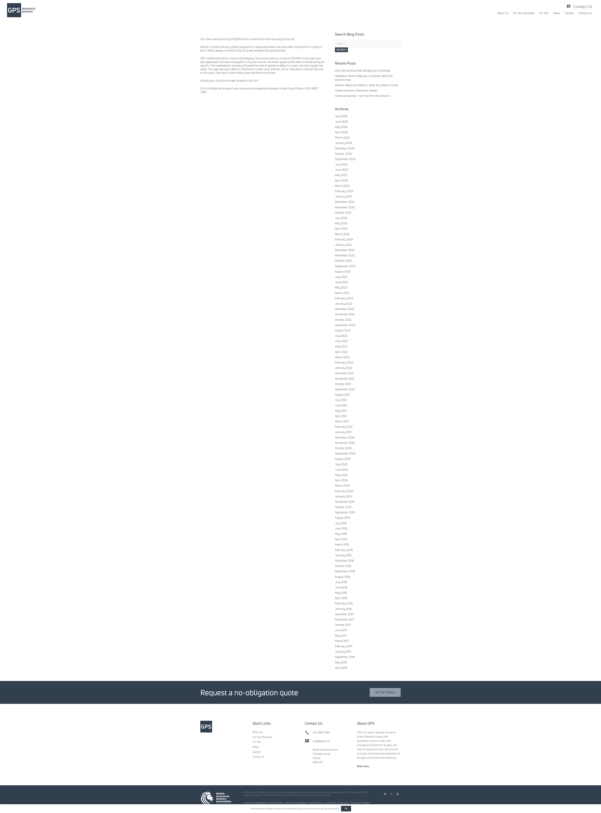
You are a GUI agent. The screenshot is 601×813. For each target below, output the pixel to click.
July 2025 (341, 164)
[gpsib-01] (21, 10)
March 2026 (342, 137)
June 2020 (341, 469)
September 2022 (345, 325)
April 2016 (341, 668)
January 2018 (343, 609)
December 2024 (344, 202)
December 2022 (344, 309)
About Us (258, 732)
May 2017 (341, 635)
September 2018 (345, 571)
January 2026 (343, 143)
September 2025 (345, 159)
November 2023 (345, 255)
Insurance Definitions (255, 803)
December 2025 (344, 148)
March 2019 (342, 544)
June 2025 (341, 169)
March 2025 (342, 186)
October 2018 (343, 566)
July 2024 (341, 218)
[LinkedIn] (397, 794)
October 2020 (343, 448)
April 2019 (341, 539)
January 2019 (343, 555)
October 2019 (343, 507)
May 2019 (341, 534)
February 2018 (344, 603)
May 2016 (341, 662)
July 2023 (341, 277)
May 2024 (341, 223)
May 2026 (341, 127)
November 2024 (345, 207)
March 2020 (342, 485)
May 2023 (341, 287)
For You (257, 742)
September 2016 (345, 657)
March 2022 (342, 357)
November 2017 (344, 619)
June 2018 (341, 587)
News (256, 747)
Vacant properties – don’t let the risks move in (362, 96)
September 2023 (345, 266)
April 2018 (341, 598)
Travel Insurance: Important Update (356, 90)
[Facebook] (385, 794)
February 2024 (344, 239)
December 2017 (344, 614)
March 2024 (342, 234)
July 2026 (341, 116)
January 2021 (343, 432)
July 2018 (341, 582)
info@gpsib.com (321, 741)
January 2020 (343, 496)
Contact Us (259, 756)
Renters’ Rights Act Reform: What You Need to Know (366, 85)
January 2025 (343, 196)
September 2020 (345, 453)
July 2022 (341, 336)
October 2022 (343, 320)
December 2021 (344, 373)
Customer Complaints (337, 803)
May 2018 (341, 593)
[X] (391, 794)
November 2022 (345, 314)
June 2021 (341, 405)
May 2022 (341, 346)
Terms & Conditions (296, 803)
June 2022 (341, 341)
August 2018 (342, 577)
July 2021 (341, 400)
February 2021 (344, 427)
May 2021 (341, 411)
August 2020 (343, 459)
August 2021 (342, 394)
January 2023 (343, 303)
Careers (257, 752)
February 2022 (344, 362)
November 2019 (344, 502)
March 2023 (342, 293)
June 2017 (341, 630)
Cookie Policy (316, 803)
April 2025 (341, 180)
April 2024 (341, 228)
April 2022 (341, 352)
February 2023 (344, 298)
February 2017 (343, 646)
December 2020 (344, 437)
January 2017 (343, 651)
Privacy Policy (276, 803)
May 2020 (341, 475)
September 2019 (345, 512)
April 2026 (341, 132)
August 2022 (343, 330)
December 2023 (344, 250)
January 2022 (343, 368)
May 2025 (341, 175)
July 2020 (341, 464)
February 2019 (344, 550)
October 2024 (343, 212)
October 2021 (343, 384)
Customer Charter (360, 803)
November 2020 (345, 443)
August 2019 (342, 517)
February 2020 (344, 491)
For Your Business (262, 737)
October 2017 (343, 625)
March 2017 (342, 641)
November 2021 (344, 378)
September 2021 (345, 389)
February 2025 (344, 191)
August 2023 (343, 271)
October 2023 (343, 260)
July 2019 (341, 523)
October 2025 (343, 154)
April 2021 (341, 416)
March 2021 (342, 421)
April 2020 (341, 480)
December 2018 (344, 560)
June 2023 (341, 282)
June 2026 (341, 121)
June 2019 (341, 528)
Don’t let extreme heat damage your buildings (362, 70)
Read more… (363, 766)
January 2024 (343, 245)
